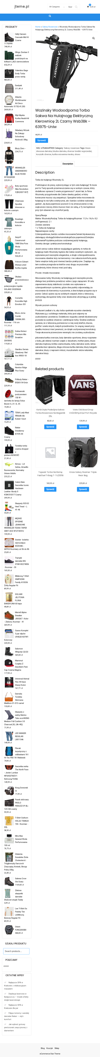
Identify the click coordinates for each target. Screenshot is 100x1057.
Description (68, 164)
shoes (77, 154)
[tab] (67, 164)
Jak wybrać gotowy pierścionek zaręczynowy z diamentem (15, 1027)
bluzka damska (59, 151)
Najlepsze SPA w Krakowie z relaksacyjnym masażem (15, 985)
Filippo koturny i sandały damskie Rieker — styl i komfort (16, 1016)
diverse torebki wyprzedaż (79, 151)
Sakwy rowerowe (50, 27)
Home (37, 27)
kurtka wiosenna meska (63, 154)
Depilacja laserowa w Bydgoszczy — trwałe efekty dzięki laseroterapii (16, 997)
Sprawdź (41, 140)
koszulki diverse (43, 154)
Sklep (57, 1048)
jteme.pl (22, 6)
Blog (43, 1048)
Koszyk (49, 1048)
